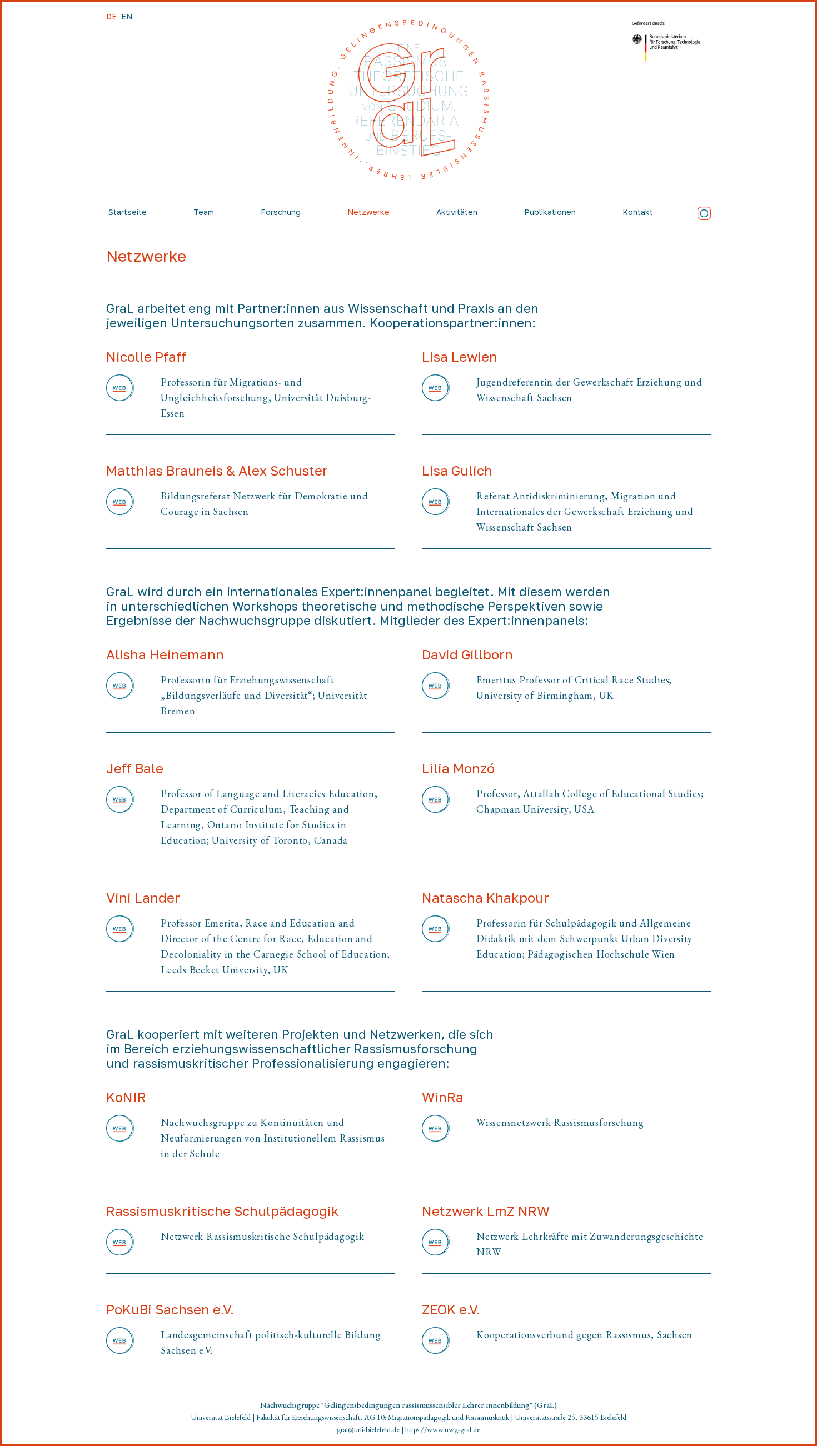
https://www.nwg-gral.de (442, 1429)
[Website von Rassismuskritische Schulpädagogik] (120, 1242)
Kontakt (637, 212)
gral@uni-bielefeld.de (368, 1429)
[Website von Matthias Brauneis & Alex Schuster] (120, 503)
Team (203, 212)
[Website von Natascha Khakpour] (436, 938)
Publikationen (550, 212)
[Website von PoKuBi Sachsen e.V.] (120, 1342)
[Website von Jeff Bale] (120, 817)
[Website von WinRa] (436, 1128)
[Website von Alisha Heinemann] (120, 695)
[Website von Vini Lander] (120, 946)
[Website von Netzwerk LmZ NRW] (436, 1244)
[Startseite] (408, 100)
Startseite (127, 212)
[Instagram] (704, 213)
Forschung (281, 212)
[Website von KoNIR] (120, 1138)
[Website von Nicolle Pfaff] (120, 397)
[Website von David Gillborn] (436, 687)
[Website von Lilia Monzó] (436, 801)
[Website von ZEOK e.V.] (436, 1340)
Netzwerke (368, 212)
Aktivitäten (456, 212)
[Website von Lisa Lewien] (436, 390)
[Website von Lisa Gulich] (436, 511)
